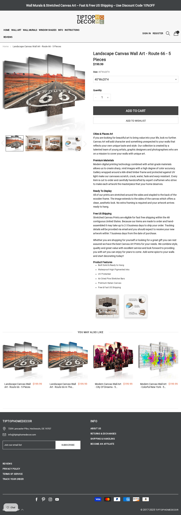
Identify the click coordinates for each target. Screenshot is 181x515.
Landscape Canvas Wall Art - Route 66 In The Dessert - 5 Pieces (63, 386)
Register (158, 33)
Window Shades (47, 30)
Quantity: (97, 90)
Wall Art (16, 30)
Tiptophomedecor (167, 509)
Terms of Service (13, 474)
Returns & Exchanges (103, 433)
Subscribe (68, 445)
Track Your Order (13, 479)
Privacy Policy (11, 469)
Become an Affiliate (102, 444)
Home (7, 30)
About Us (95, 428)
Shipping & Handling (102, 439)
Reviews (8, 37)
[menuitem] (6, 29)
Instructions (72, 30)
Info (60, 30)
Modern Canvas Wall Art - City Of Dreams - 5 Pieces (108, 386)
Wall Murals (30, 30)
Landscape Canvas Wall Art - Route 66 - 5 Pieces (17, 385)
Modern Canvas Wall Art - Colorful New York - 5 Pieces (153, 386)
